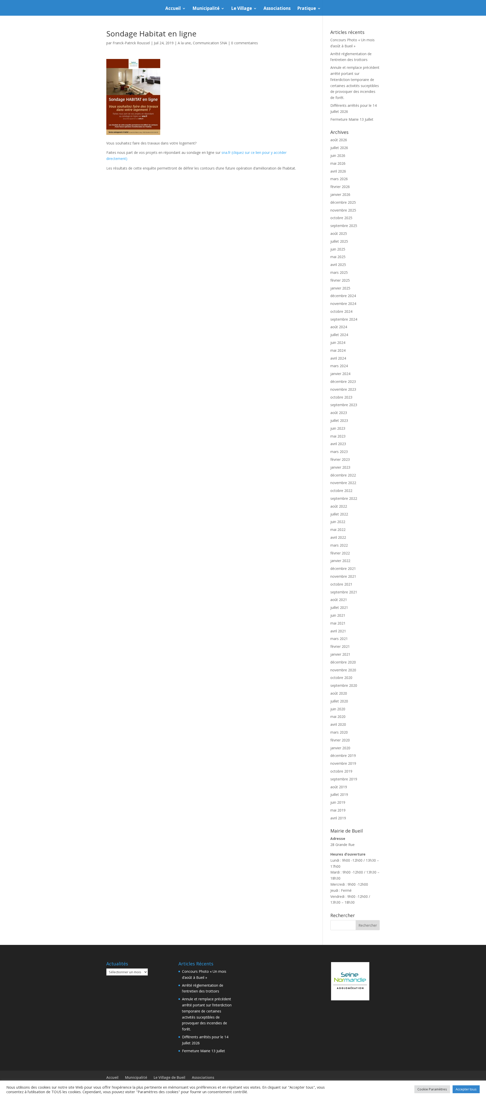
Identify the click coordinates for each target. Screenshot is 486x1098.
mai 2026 (338, 163)
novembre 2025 (343, 210)
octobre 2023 (341, 397)
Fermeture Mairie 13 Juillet (351, 119)
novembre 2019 (343, 763)
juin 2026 (337, 155)
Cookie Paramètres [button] (432, 1089)
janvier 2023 (340, 467)
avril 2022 (338, 537)
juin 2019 (337, 802)
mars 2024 (339, 365)
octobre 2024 (341, 311)
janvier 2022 (340, 560)
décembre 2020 (343, 662)
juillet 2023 (339, 420)
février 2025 (340, 280)
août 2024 (338, 326)
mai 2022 (338, 529)
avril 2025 (338, 264)
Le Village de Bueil (169, 1077)
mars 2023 (339, 451)
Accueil (173, 9)
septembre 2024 (343, 319)
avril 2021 (338, 631)
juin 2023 (337, 428)
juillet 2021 (339, 607)
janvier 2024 (340, 373)
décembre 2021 (343, 568)
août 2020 (338, 693)
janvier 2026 (340, 194)
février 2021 (340, 646)
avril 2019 (338, 818)
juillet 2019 (339, 794)
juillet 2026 (339, 147)
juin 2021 (337, 615)
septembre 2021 (343, 592)
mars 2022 (339, 545)
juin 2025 (337, 249)
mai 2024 (338, 350)
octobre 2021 (341, 584)
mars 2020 (339, 732)
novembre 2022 (343, 482)
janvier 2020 (340, 747)
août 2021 (338, 599)
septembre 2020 (343, 685)
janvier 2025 (340, 288)
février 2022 (340, 553)
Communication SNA (210, 42)
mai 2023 (338, 436)
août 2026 (338, 139)
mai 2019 (338, 810)
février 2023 (340, 459)
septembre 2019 (343, 779)
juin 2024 (337, 342)
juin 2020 (337, 709)
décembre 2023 (343, 381)
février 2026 (340, 186)
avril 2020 (338, 724)
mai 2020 (338, 716)
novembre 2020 (343, 670)
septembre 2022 (343, 498)
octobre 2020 (341, 677)
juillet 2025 (339, 241)
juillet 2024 (339, 334)
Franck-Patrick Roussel (131, 42)
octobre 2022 (341, 490)
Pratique (306, 9)
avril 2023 (338, 443)
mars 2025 (339, 272)
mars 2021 (339, 638)
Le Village (241, 9)
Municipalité (205, 9)
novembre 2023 (343, 389)
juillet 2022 (339, 514)
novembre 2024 (343, 303)
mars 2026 (339, 178)
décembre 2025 (343, 202)
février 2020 (340, 740)
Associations (277, 9)
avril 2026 (338, 171)
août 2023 (338, 412)
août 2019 (338, 786)
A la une (184, 42)
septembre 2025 (343, 225)
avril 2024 (338, 358)
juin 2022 (337, 521)
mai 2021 (338, 623)
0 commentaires (244, 42)
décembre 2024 (343, 295)
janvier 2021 (340, 654)
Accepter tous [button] (466, 1089)
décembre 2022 (343, 475)
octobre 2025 (341, 217)
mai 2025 (338, 256)
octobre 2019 (341, 771)
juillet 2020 (339, 701)
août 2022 (338, 506)
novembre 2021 (343, 576)
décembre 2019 (343, 755)
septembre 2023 (343, 404)
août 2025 (338, 233)
